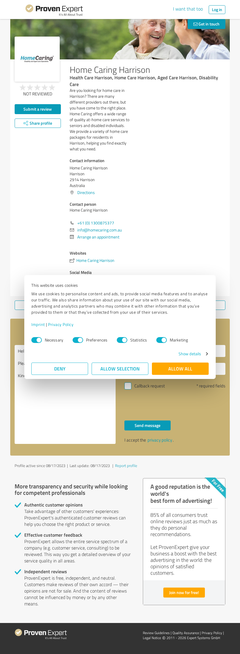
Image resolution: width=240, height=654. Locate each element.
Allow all (180, 368)
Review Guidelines (156, 632)
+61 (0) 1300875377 (95, 223)
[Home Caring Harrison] (37, 59)
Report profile (126, 465)
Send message (147, 425)
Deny (60, 368)
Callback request (149, 386)
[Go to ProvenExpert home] (54, 11)
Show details (190, 353)
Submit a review (37, 109)
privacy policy (160, 440)
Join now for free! (184, 592)
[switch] (78, 340)
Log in (217, 9)
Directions (86, 192)
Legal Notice (152, 637)
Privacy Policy (60, 324)
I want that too (188, 9)
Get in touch (209, 24)
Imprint (38, 324)
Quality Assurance (185, 632)
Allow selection (120, 368)
